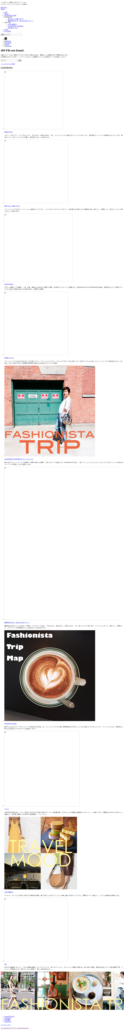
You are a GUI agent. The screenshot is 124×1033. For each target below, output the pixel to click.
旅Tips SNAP (8, 132)
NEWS (6, 14)
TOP (5, 12)
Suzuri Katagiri (8, 284)
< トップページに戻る (8, 64)
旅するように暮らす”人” (16, 19)
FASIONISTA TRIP (10, 15)
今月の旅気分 (12, 24)
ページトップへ (6, 1025)
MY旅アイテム (9, 358)
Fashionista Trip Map (10, 723)
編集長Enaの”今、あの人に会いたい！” (20, 21)
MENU (3, 9)
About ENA (7, 1021)
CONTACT (7, 1018)
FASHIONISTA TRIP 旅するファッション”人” (18, 459)
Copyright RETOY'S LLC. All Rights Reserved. (15, 1028)
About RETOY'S (9, 1016)
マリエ (6, 809)
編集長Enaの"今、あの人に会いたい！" (17, 622)
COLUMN (7, 31)
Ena (5, 964)
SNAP (6, 29)
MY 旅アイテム (13, 28)
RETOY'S (4, 7)
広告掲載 (7, 1020)
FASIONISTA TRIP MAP (15, 26)
